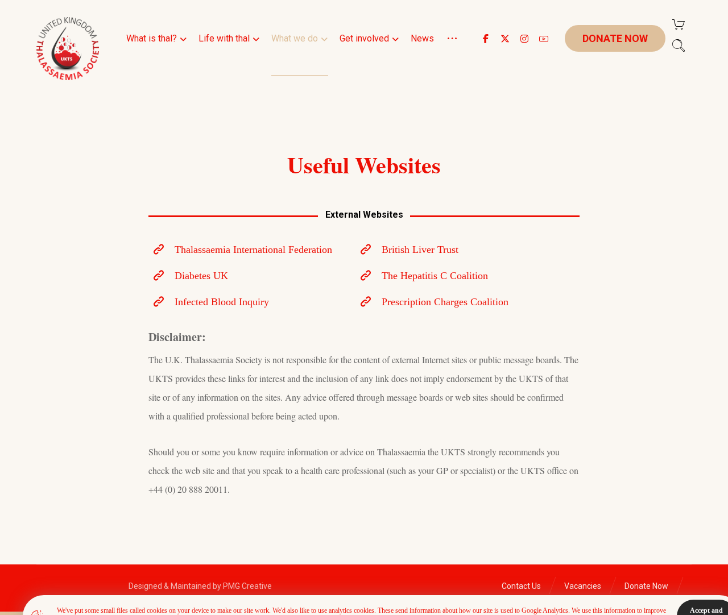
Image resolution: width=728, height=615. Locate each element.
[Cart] (678, 23)
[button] (486, 39)
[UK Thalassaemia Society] (67, 48)
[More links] (452, 53)
